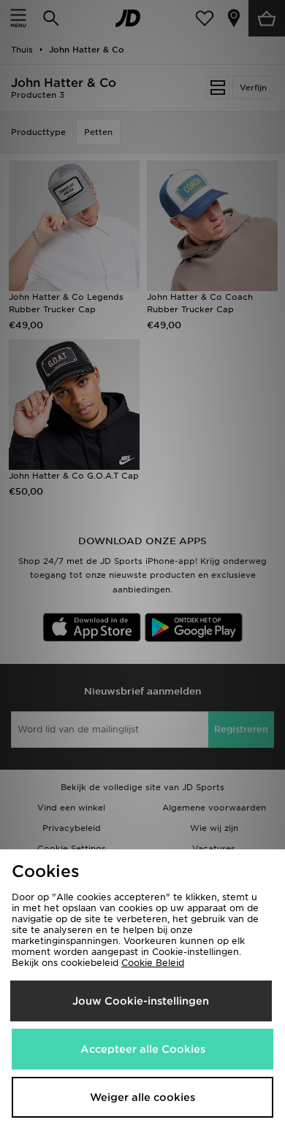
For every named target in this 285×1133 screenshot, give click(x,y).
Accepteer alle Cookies (142, 1049)
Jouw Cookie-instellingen (140, 1001)
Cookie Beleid (152, 962)
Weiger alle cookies (142, 1097)
